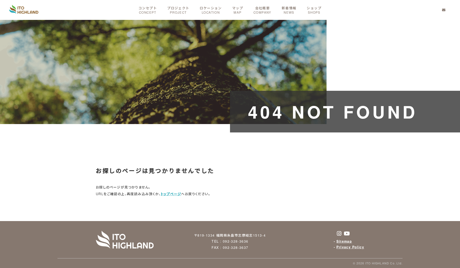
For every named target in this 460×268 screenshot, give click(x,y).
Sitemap (344, 241)
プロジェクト (178, 10)
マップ (237, 10)
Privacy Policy (350, 247)
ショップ (314, 10)
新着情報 (289, 10)
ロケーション (211, 10)
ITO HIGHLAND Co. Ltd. (383, 263)
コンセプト (147, 10)
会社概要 (262, 10)
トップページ (171, 193)
